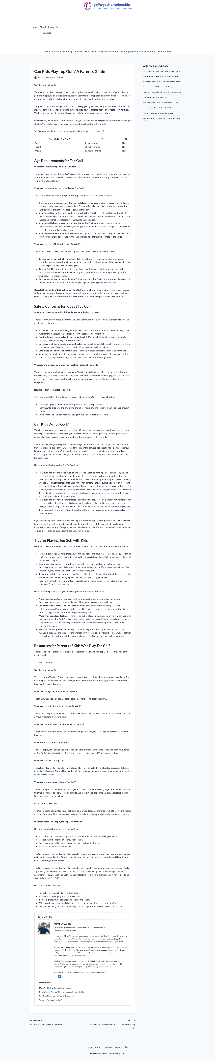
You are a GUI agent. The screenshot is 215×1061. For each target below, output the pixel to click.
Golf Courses (164, 51)
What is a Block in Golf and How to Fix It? (156, 97)
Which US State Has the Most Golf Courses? (56, 996)
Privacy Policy (55, 27)
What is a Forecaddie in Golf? (50, 1000)
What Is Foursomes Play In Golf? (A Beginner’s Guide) (160, 102)
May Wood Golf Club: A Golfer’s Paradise (55, 988)
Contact (47, 32)
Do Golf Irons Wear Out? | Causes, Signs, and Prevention (161, 82)
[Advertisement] (124, 29)
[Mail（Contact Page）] (59, 976)
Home (35, 27)
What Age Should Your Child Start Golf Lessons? (158, 113)
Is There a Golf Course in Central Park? (48, 1022)
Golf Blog (68, 51)
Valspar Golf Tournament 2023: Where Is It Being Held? (112, 1024)
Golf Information (52, 51)
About (43, 27)
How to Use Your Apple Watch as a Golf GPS (157, 108)
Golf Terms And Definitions (105, 51)
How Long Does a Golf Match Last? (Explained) (158, 87)
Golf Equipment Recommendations (138, 51)
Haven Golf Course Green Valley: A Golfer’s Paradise (160, 76)
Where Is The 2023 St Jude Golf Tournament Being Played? (162, 71)
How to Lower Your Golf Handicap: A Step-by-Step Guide (61, 992)
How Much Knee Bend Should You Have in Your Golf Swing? (162, 92)
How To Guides (82, 51)
